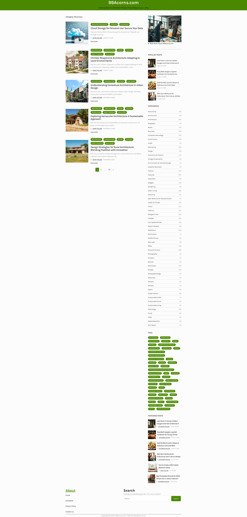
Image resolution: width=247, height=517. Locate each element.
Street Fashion (153, 293)
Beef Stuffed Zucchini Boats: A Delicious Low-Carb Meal (168, 84)
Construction (109, 50)
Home (150, 206)
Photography (152, 254)
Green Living (96, 112)
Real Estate (110, 54)
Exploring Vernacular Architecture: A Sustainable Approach (117, 117)
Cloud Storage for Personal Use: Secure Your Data (117, 28)
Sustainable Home (154, 301)
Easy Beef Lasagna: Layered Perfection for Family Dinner (167, 73)
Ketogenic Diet (153, 214)
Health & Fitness (154, 202)
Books (150, 127)
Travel (150, 313)
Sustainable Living (154, 305)
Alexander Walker (164, 426)
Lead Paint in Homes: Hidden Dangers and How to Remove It (168, 62)
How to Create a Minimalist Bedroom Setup (168, 466)
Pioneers (151, 258)
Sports (150, 289)
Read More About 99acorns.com (161, 43)
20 (109, 170)
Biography (151, 123)
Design (120, 50)
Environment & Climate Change (159, 163)
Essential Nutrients (155, 167)
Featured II (151, 179)
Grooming (151, 195)
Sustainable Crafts (154, 297)
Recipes (150, 270)
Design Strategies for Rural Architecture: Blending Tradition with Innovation (112, 148)
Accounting (152, 111)
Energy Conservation (155, 159)
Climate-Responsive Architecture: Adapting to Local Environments (115, 59)
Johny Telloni (97, 38)
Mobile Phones (153, 238)
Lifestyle (151, 218)
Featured (114, 24)
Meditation (152, 230)
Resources (151, 278)
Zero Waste (152, 325)
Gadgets (151, 183)
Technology (124, 24)
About (70, 490)
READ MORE (94, 42)
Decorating (152, 147)
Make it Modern (97, 54)
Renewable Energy (154, 274)
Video (150, 317)
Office (150, 246)
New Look (151, 242)
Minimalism (152, 234)
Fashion (151, 171)
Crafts (150, 143)
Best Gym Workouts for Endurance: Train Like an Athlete (168, 95)
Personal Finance (154, 250)
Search (176, 499)
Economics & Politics (155, 155)
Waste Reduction (154, 321)
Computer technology (99, 24)
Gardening (151, 187)
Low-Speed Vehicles (155, 222)
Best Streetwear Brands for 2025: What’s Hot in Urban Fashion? (168, 477)
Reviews (151, 282)
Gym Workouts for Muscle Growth (159, 198)
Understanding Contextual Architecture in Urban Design (117, 86)
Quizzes (151, 262)
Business (151, 131)
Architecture (96, 50)
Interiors (151, 210)
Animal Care (152, 115)
